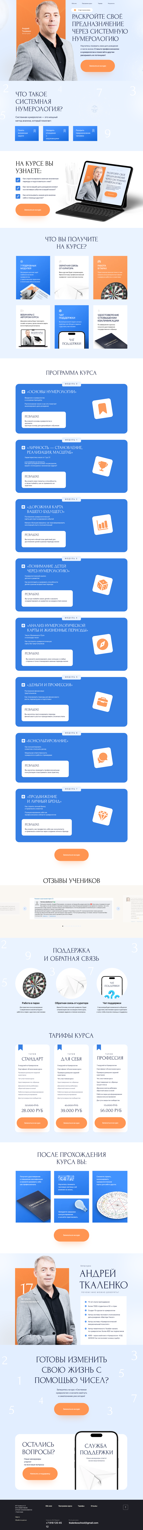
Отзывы (94, 1506)
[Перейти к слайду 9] (76, 926)
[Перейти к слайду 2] (64, 926)
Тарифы (100, 3)
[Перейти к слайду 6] (71, 926)
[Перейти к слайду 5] (69, 926)
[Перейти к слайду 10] (78, 926)
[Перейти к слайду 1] (62, 926)
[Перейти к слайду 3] (66, 926)
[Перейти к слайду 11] (80, 926)
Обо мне (74, 3)
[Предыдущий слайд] (25, 909)
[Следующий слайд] (118, 909)
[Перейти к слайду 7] (73, 926)
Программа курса (87, 3)
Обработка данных (21, 1520)
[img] (125, 1507)
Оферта (17, 1517)
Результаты (111, 3)
